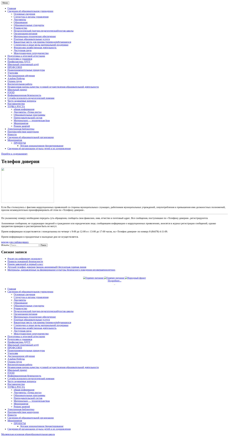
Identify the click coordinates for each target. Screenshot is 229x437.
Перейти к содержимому (14, 153)
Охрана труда (14, 81)
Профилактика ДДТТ (18, 61)
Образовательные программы (29, 115)
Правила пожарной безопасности (25, 261)
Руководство (20, 28)
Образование (21, 22)
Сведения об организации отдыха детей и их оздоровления (39, 148)
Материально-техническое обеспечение (35, 36)
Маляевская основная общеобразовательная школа (28, 434)
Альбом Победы (16, 78)
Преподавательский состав (28, 117)
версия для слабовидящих (15, 242)
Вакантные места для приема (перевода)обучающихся (42, 42)
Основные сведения (24, 14)
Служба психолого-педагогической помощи (30, 98)
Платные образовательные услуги (32, 39)
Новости (12, 134)
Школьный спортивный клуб (23, 64)
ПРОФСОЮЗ (14, 67)
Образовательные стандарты (29, 25)
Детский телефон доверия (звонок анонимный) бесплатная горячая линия (46, 267)
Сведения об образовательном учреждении (30, 11)
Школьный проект (17, 89)
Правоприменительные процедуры (26, 70)
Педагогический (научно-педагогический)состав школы (44, 30)
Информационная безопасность (24, 95)
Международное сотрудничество (31, 53)
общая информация (24, 109)
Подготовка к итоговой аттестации (26, 56)
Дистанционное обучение (21, 75)
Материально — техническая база (32, 120)
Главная (11, 8)
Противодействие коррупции (23, 131)
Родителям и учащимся (19, 58)
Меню (5, 3)
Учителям (12, 72)
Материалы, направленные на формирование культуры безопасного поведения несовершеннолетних (61, 269)
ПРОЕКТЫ (20, 143)
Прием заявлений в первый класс (25, 264)
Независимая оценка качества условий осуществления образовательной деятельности (53, 87)
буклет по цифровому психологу (24, 258)
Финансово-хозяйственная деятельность (35, 47)
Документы (20, 19)
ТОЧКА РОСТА (16, 106)
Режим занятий (22, 126)
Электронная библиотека (20, 129)
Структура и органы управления (31, 16)
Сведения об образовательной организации (30, 137)
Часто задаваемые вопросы (21, 101)
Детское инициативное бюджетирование (41, 145)
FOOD (10, 92)
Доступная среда (22, 50)
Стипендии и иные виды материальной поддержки (41, 44)
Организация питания (25, 33)
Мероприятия (21, 123)
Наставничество (16, 103)
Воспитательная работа (19, 84)
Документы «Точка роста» (28, 112)
